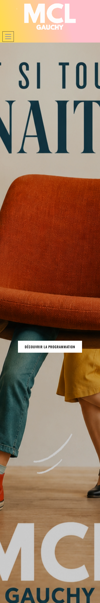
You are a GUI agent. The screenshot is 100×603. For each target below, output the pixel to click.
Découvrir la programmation (50, 346)
